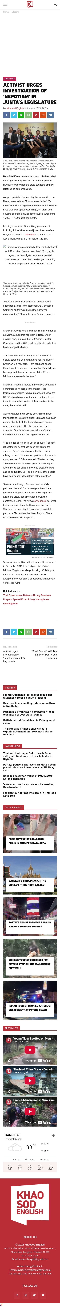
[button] (55, 4)
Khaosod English (15, 108)
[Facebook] (17, 1295)
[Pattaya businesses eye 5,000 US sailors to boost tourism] (30, 916)
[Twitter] (34, 1295)
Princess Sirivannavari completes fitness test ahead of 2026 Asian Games (28, 713)
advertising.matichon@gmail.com (33, 1269)
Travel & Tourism (13, 807)
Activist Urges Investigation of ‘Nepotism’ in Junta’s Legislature (14, 656)
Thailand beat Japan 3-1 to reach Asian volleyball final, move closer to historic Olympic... (27, 756)
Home (6, 12)
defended (30, 234)
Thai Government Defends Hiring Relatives (27, 595)
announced (40, 500)
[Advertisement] (30, 45)
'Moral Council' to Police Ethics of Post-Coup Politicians (44, 654)
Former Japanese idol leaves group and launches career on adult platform (27, 696)
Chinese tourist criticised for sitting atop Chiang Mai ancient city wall (29, 964)
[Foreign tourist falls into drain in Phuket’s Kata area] (30, 833)
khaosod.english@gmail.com (33, 1259)
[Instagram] (26, 1295)
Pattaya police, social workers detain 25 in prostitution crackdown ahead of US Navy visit (29, 767)
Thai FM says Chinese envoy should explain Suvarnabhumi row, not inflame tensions (27, 731)
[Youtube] (43, 1295)
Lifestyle (15, 12)
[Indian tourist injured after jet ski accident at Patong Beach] (30, 1000)
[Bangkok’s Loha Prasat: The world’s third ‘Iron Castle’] (30, 875)
